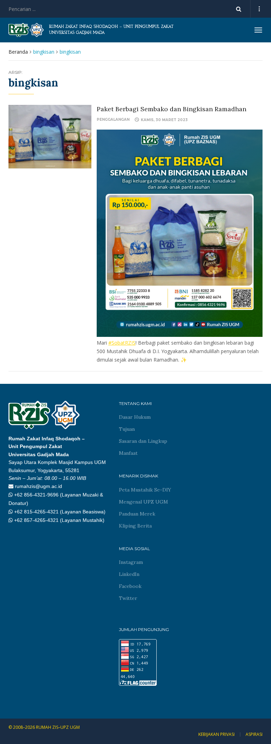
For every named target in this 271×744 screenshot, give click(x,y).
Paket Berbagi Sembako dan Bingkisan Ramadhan (171, 109)
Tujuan (127, 429)
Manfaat (128, 453)
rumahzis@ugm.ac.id (38, 486)
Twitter (128, 598)
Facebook (130, 586)
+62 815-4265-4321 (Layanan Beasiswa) (60, 511)
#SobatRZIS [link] (122, 342)
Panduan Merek (137, 514)
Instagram (131, 562)
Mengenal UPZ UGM (143, 502)
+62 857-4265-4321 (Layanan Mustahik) (59, 520)
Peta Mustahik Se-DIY (145, 490)
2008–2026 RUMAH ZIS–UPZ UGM (46, 727)
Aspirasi (254, 734)
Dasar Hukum (135, 417)
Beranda (18, 51)
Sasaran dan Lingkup (143, 441)
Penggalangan (113, 119)
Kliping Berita (135, 526)
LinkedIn (129, 574)
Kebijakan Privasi (216, 734)
